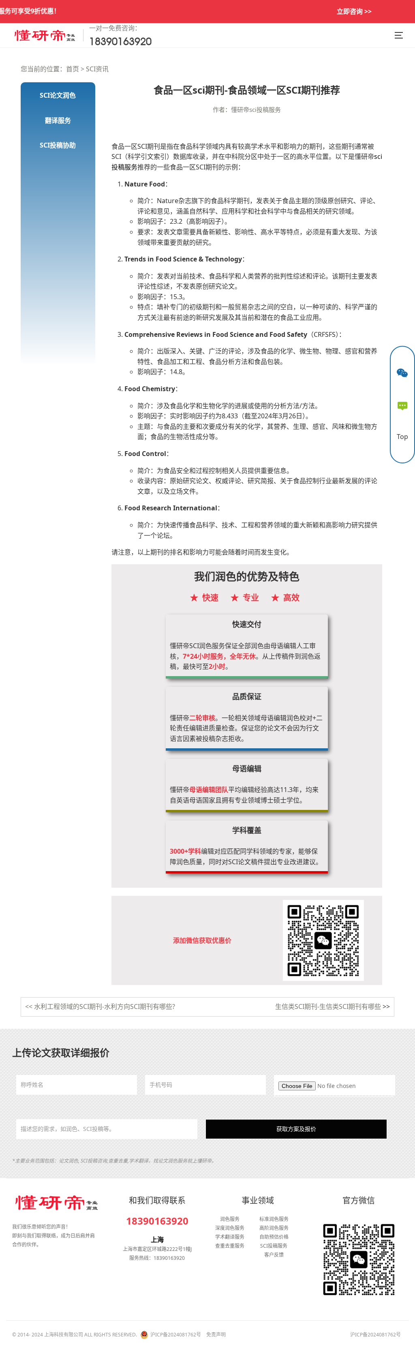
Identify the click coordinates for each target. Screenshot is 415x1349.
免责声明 (216, 1334)
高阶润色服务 (274, 1228)
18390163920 (157, 1221)
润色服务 (230, 1219)
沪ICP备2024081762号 (175, 1334)
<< (29, 1006)
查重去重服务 (229, 1245)
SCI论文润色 (58, 95)
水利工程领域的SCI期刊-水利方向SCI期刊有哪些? (104, 1006)
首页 (72, 68)
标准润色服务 (274, 1219)
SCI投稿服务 (273, 1245)
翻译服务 (58, 120)
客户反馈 (274, 1254)
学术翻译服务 (229, 1236)
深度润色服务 (229, 1228)
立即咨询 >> (354, 11)
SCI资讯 (97, 68)
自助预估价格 (274, 1236)
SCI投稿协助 (58, 145)
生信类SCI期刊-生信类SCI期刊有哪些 (328, 1006)
